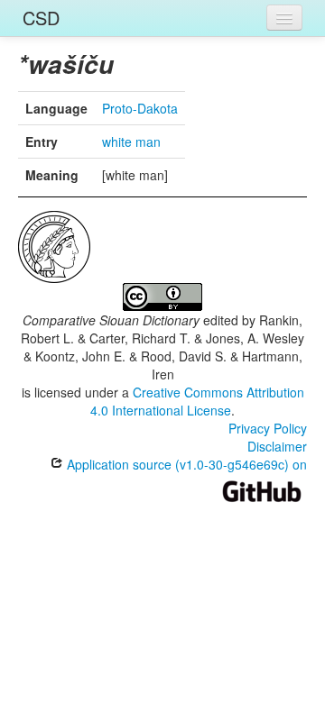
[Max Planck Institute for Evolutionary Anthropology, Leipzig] (54, 245)
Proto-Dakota (140, 108)
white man (131, 141)
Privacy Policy (267, 428)
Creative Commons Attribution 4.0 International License (197, 401)
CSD (41, 18)
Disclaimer (277, 446)
